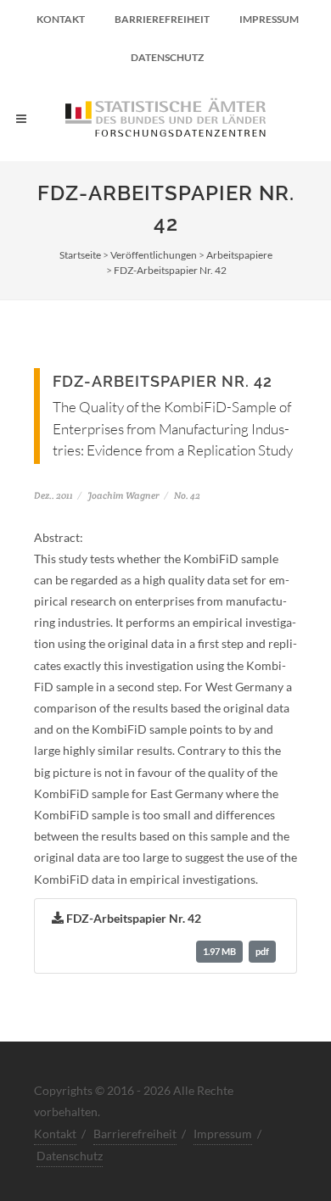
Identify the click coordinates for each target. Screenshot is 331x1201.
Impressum (269, 19)
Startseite (80, 255)
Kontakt (60, 19)
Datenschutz (167, 57)
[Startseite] (165, 118)
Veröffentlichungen (153, 255)
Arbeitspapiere (239, 255)
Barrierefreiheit (162, 19)
